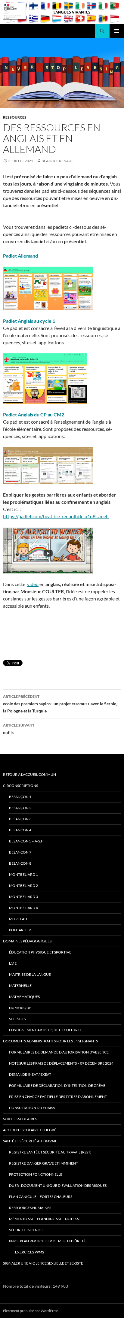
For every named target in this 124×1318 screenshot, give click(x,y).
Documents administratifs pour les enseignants (50, 1041)
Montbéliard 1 (23, 874)
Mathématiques (24, 996)
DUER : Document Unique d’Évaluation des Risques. (58, 1185)
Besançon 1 (20, 796)
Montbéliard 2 (23, 885)
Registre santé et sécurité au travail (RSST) (50, 1152)
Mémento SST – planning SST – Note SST (45, 1219)
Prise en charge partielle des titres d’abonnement (58, 1096)
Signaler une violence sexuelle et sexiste (43, 1263)
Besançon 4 (20, 830)
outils (18, 729)
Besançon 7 (20, 852)
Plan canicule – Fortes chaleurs (40, 1196)
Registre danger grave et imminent (43, 1163)
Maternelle (20, 985)
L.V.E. (13, 963)
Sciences (17, 1019)
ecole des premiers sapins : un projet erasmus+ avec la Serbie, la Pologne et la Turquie (60, 703)
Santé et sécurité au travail (30, 1141)
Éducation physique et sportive (40, 952)
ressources (14, 117)
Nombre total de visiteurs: (28, 1286)
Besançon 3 (20, 819)
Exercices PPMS (29, 1252)
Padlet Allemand (20, 255)
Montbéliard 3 (23, 896)
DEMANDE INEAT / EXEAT (30, 1074)
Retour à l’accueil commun (29, 774)
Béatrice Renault (58, 161)
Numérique (20, 1007)
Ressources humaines (30, 1207)
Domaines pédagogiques (27, 941)
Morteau (18, 919)
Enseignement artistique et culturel (45, 1030)
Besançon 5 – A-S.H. (27, 841)
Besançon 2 (20, 808)
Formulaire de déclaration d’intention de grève (57, 1085)
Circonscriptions (20, 785)
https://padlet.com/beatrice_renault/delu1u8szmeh (56, 516)
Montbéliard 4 (23, 907)
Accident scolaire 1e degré (29, 1130)
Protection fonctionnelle (35, 1174)
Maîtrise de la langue (30, 974)
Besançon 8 (20, 863)
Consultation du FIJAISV (32, 1107)
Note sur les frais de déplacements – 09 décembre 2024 (61, 1063)
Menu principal (117, 31)
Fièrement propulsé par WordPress (30, 1310)
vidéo (33, 584)
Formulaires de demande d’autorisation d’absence (59, 1052)
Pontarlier (20, 930)
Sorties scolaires (20, 1119)
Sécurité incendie (26, 1230)
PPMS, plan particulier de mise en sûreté (47, 1241)
